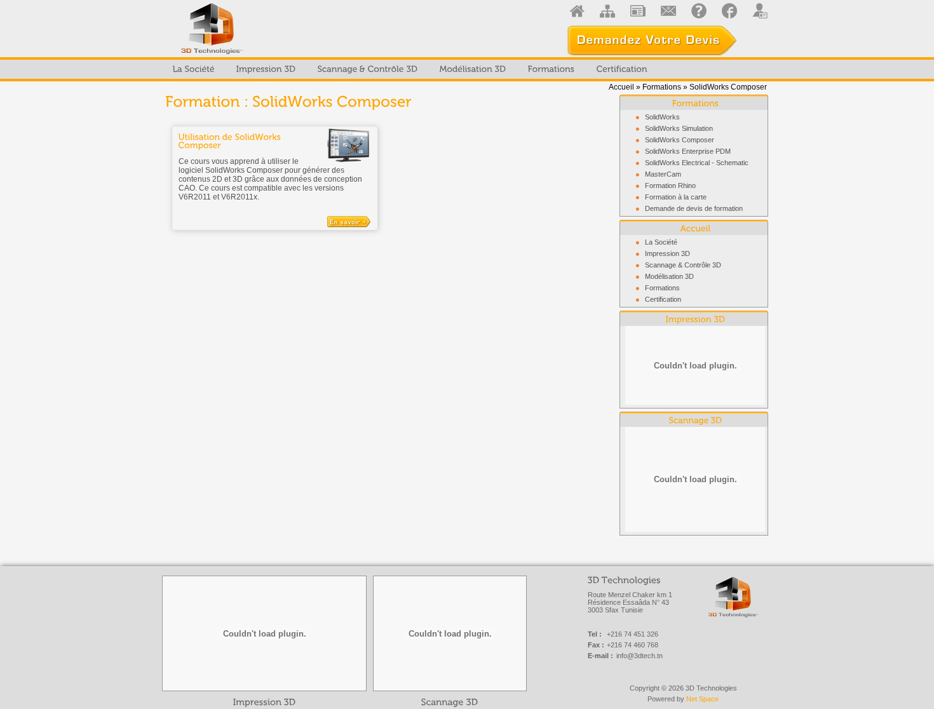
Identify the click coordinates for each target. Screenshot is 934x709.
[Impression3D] (266, 69)
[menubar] (410, 69)
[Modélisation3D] (473, 69)
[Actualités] (638, 10)
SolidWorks (662, 117)
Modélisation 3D (669, 276)
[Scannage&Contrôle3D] (368, 69)
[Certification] (622, 69)
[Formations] (551, 69)
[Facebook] (729, 10)
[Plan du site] (607, 10)
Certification (663, 299)
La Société (661, 242)
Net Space (702, 699)
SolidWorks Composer (679, 140)
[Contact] (668, 10)
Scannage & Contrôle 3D (683, 265)
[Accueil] (577, 10)
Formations (661, 87)
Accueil (621, 87)
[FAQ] (699, 10)
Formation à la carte (676, 197)
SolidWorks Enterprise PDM (688, 151)
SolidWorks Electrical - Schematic (696, 162)
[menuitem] (194, 69)
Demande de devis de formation (694, 208)
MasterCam (663, 174)
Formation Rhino (670, 185)
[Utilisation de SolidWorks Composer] (349, 144)
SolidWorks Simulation (679, 128)
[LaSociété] (194, 69)
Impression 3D (667, 253)
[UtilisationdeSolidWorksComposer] (275, 141)
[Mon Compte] (760, 10)
